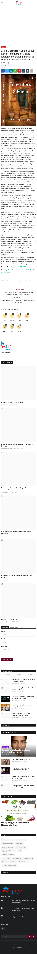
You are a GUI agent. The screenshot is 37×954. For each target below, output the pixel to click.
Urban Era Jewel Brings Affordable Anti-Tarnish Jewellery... (23, 777)
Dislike (12, 320)
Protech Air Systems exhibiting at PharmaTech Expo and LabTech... (21, 714)
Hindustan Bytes (5, 621)
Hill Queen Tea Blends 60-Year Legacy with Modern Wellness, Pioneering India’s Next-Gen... (18, 293)
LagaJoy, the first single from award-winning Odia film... (23, 917)
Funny (26, 320)
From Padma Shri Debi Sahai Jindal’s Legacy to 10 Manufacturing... (24, 901)
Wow (19, 331)
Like (5, 320)
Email (3, 639)
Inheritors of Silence (25, 281)
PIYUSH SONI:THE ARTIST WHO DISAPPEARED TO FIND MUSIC (20, 769)
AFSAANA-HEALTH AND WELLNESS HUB (13, 402)
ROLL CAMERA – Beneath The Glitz (21, 759)
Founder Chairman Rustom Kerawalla (11, 858)
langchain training (28, 858)
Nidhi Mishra (15, 691)
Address (12, 840)
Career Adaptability (21, 847)
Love (19, 320)
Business (4, 47)
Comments (5, 627)
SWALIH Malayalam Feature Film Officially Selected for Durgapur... (23, 786)
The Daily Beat (8, 66)
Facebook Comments (16, 627)
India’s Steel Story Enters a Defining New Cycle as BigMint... (23, 688)
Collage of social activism (9, 619)
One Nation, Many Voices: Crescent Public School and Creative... (23, 680)
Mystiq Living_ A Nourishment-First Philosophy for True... (15, 824)
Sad (12, 331)
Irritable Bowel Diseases (8, 854)
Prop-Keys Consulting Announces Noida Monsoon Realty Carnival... (23, 697)
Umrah (19, 851)
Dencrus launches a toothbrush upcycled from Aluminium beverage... (16, 489)
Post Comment (7, 659)
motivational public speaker (9, 865)
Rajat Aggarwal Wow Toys (8, 851)
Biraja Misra (19, 843)
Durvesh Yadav (4, 404)
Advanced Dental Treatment (9, 862)
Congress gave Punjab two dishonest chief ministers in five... (23, 909)
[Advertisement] (18, 19)
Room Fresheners (23, 862)
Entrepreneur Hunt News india (8, 448)
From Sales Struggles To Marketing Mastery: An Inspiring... (16, 576)
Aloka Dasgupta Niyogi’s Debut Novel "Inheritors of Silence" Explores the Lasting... (18, 301)
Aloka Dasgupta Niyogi (12, 281)
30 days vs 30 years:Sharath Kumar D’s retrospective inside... (22, 706)
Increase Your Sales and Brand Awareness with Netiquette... (16, 532)
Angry (4, 331)
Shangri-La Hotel (21, 840)
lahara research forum (7, 847)
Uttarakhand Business (7, 843)
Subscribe (31, 936)
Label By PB (5, 840)
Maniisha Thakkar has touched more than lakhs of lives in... (17, 445)
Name (3, 631)
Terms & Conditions (18, 947)
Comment (4, 646)
